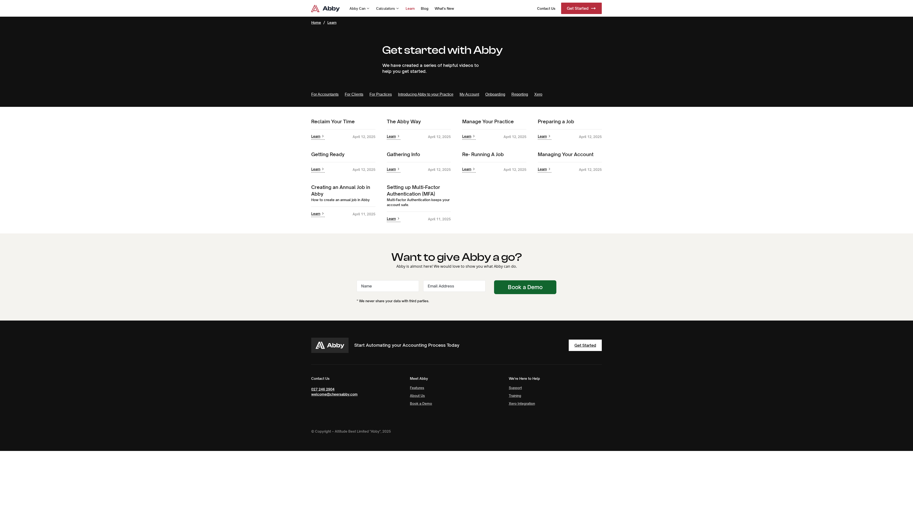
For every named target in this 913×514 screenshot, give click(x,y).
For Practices (380, 94)
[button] (360, 8)
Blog (424, 8)
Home (316, 22)
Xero (538, 94)
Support (515, 388)
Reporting (519, 94)
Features (417, 388)
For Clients (354, 94)
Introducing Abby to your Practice (425, 94)
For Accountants (325, 94)
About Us (417, 396)
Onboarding (495, 94)
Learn (410, 8)
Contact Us (546, 8)
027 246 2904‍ (323, 389)
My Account (469, 94)
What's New (444, 8)
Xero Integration (522, 403)
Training (515, 396)
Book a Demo (421, 403)
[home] (326, 8)
